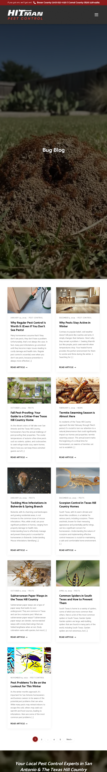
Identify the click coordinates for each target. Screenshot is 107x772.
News (80, 408)
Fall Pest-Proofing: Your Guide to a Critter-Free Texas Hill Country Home (29, 416)
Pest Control (36, 317)
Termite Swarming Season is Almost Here (77, 414)
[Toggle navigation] (96, 14)
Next (69, 739)
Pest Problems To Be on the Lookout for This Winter (28, 684)
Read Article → (19, 367)
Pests (31, 408)
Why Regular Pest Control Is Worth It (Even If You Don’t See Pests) (28, 326)
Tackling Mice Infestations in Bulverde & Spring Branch (29, 505)
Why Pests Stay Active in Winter (74, 324)
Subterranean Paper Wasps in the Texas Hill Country (29, 598)
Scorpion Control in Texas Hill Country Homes (77, 505)
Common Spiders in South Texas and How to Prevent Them (76, 600)
